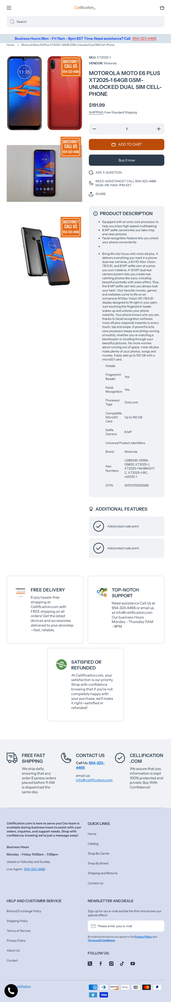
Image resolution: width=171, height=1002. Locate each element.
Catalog (93, 844)
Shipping (96, 112)
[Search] (10, 21)
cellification (24, 986)
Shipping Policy (17, 921)
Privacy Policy (16, 941)
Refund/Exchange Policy (24, 911)
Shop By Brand (98, 863)
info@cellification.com (94, 780)
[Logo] (85, 7)
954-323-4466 (34, 869)
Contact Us (90, 755)
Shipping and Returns (103, 873)
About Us (13, 950)
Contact (12, 960)
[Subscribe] (158, 926)
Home (10, 44)
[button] (162, 8)
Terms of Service (19, 931)
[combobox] (85, 21)
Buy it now (126, 160)
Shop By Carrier (99, 853)
